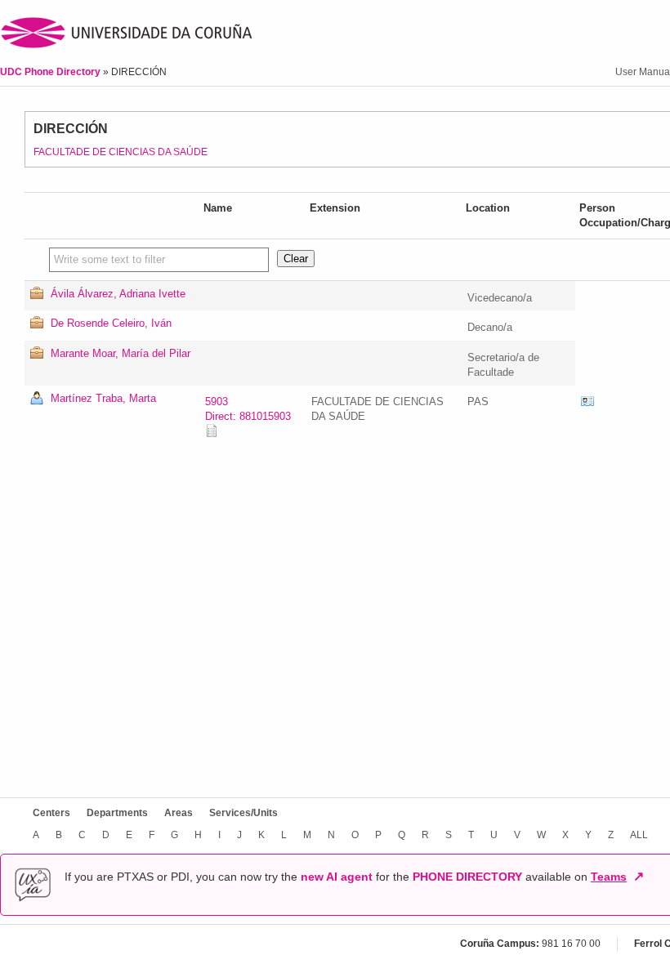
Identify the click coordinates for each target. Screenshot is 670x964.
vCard (587, 402)
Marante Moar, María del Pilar (120, 353)
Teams (609, 876)
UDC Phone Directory (51, 72)
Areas (178, 813)
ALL (639, 835)
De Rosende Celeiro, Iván (111, 323)
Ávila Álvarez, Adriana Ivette (118, 294)
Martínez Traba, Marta (103, 398)
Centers (51, 813)
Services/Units (243, 813)
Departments (117, 813)
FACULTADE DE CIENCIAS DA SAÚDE (121, 152)
